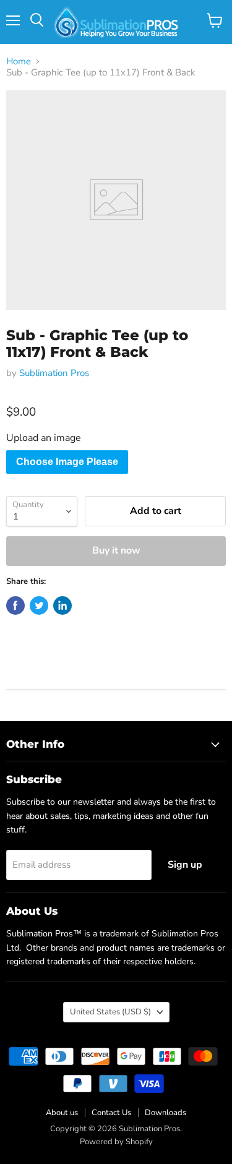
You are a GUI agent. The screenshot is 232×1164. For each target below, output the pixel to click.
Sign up (185, 864)
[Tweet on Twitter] (39, 605)
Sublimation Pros (54, 373)
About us (62, 1112)
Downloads (165, 1112)
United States (110, 1011)
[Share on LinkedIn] (62, 605)
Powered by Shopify (116, 1141)
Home (18, 61)
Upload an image (43, 438)
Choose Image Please (67, 461)
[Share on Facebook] (15, 605)
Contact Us (111, 1112)
